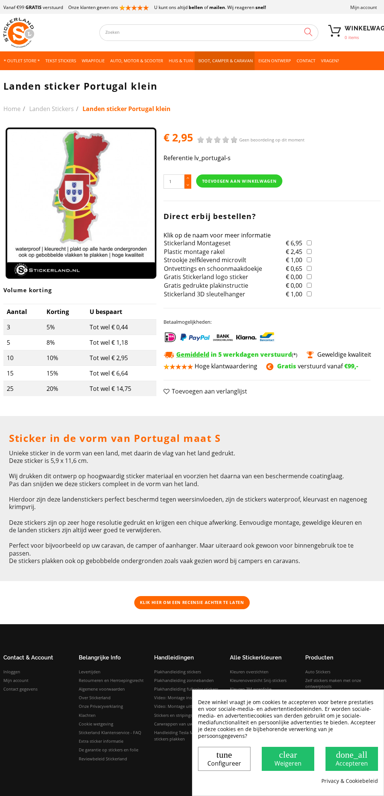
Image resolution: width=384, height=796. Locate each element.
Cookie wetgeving (96, 724)
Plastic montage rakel (194, 252)
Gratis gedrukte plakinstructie (206, 285)
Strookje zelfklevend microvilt (205, 260)
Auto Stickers (317, 671)
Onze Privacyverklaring (101, 706)
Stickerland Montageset (197, 243)
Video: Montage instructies (180, 697)
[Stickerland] (47, 32)
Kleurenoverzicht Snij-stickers (258, 680)
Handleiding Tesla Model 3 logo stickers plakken (184, 736)
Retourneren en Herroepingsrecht (111, 680)
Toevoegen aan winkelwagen (239, 181)
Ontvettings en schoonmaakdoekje (213, 268)
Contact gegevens (20, 689)
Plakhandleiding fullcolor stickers (186, 689)
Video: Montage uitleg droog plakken (190, 706)
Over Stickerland (95, 697)
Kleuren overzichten (249, 671)
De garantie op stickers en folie (108, 749)
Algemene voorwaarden (102, 689)
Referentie (178, 158)
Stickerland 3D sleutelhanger (204, 294)
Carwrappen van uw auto (178, 724)
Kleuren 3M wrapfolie (251, 689)
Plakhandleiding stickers (177, 671)
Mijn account (363, 7)
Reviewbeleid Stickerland (103, 758)
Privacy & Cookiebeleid (349, 781)
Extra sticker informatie (101, 741)
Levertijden (89, 671)
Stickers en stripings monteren (183, 715)
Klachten (87, 715)
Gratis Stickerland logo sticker (206, 277)
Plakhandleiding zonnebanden (184, 680)
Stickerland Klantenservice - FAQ (110, 732)
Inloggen (11, 671)
